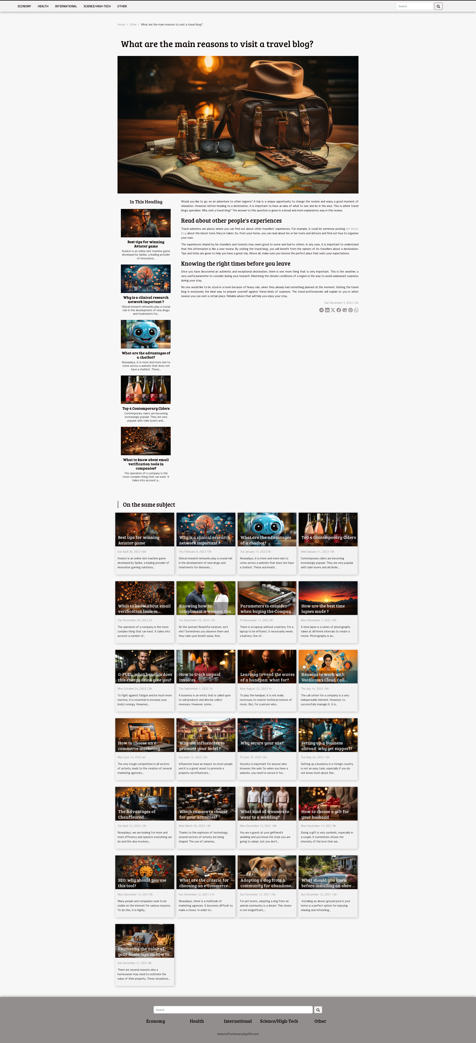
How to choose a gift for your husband (325, 814)
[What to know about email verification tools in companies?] (146, 441)
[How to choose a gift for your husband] (328, 803)
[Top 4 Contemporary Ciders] (146, 389)
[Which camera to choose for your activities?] (205, 803)
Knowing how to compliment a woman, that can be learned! (206, 611)
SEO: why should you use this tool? (142, 882)
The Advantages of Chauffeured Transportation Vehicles (142, 816)
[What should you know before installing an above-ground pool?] (328, 872)
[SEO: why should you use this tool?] (144, 872)
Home (121, 24)
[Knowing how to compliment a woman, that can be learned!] (205, 597)
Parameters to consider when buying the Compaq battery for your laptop (265, 611)
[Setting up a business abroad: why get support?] (328, 735)
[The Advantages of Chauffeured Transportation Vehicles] (144, 803)
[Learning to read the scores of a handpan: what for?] (267, 666)
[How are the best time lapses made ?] (328, 597)
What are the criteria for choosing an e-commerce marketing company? (204, 885)
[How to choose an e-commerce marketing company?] (144, 735)
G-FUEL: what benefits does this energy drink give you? (145, 677)
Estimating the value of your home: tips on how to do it (143, 954)
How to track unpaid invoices (200, 677)
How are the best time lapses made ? (323, 608)
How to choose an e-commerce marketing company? (139, 748)
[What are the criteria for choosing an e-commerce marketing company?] (205, 872)
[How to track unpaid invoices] (205, 666)
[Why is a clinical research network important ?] (146, 279)
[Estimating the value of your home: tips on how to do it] (144, 940)
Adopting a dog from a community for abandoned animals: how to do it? (267, 885)
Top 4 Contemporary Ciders (146, 408)
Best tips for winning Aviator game (146, 243)
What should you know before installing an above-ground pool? (328, 885)
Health (43, 6)
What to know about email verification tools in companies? (146, 463)
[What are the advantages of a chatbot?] (146, 334)
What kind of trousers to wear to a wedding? (264, 814)
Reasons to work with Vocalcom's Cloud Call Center (323, 679)
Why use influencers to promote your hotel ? (202, 745)
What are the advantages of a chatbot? (146, 355)
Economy (24, 6)
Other (122, 6)
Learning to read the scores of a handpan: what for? (267, 677)
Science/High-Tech (97, 6)
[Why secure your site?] (267, 735)
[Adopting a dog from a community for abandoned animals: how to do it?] (267, 872)
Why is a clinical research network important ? (146, 299)
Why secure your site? (262, 743)
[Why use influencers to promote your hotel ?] (205, 735)
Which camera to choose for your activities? (203, 814)
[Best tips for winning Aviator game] (146, 223)
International (66, 6)
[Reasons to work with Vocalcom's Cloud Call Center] (328, 666)
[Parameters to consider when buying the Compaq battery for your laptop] (267, 597)
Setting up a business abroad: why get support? (326, 745)
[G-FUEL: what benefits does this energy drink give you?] (144, 666)
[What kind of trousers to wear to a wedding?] (267, 803)
